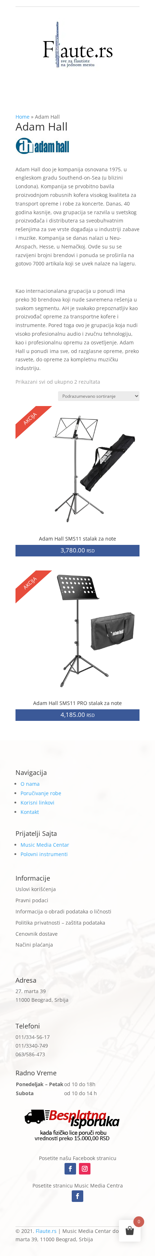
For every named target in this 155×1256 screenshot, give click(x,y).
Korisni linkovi (37, 802)
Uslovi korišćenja (35, 889)
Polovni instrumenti (44, 854)
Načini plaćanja (34, 944)
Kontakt (30, 811)
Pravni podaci (31, 900)
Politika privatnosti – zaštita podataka (60, 922)
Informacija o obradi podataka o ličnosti (63, 911)
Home (22, 116)
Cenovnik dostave (36, 933)
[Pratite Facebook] (70, 1169)
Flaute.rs (46, 1231)
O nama (30, 783)
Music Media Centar (45, 844)
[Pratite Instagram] (84, 1169)
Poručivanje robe (41, 793)
